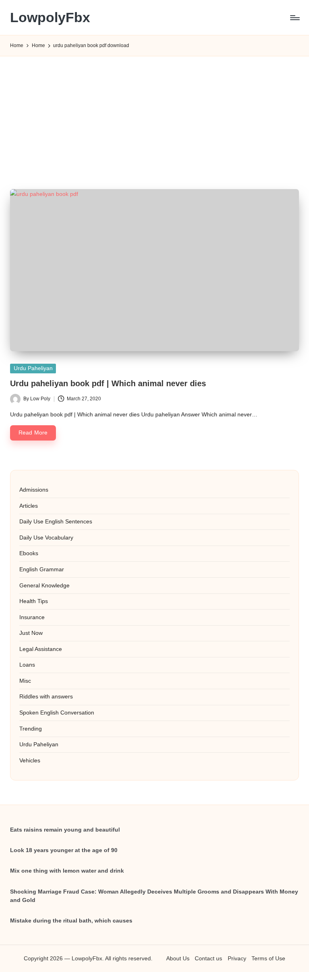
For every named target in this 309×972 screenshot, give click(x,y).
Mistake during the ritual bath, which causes (71, 920)
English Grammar (41, 569)
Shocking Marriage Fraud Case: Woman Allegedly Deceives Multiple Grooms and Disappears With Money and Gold (154, 896)
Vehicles (29, 760)
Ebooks (28, 553)
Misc (25, 681)
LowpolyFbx (50, 17)
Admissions (33, 489)
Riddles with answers (46, 696)
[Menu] (294, 17)
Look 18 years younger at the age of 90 (63, 850)
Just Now (31, 633)
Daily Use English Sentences (55, 521)
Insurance (32, 617)
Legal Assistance (40, 649)
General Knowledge (44, 585)
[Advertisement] (154, 113)
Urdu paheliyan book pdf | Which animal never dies (108, 383)
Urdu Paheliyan (33, 368)
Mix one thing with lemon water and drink (67, 870)
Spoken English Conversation (56, 712)
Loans (27, 664)
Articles (28, 505)
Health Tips (33, 601)
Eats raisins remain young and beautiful (65, 829)
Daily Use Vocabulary (46, 537)
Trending (30, 728)
